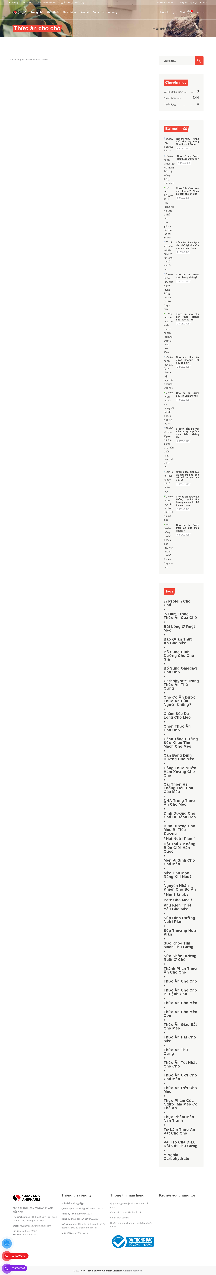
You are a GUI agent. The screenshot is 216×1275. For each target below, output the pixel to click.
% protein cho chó (177, 603)
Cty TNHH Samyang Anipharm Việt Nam (101, 1270)
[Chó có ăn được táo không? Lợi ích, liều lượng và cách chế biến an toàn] (169, 508)
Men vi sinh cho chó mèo (179, 862)
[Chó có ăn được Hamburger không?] (169, 169)
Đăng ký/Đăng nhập (188, 2)
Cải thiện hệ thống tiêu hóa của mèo (178, 788)
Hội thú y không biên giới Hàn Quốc (179, 847)
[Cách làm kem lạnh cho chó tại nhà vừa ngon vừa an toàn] (169, 256)
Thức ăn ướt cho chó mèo (180, 1077)
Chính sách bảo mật (120, 1217)
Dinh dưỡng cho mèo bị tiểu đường (179, 829)
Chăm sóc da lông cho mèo (177, 715)
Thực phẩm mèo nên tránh (179, 1118)
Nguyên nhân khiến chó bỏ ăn (180, 887)
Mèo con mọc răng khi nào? (178, 875)
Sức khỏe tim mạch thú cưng (178, 945)
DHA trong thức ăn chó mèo (179, 802)
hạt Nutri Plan (179, 839)
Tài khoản (203, 2)
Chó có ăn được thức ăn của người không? (180, 701)
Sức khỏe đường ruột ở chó (180, 957)
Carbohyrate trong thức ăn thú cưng (181, 684)
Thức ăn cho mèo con (180, 1013)
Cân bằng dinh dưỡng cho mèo (179, 757)
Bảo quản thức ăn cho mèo (178, 641)
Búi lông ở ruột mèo (179, 628)
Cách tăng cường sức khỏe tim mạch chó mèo (181, 742)
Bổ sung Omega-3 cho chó (180, 670)
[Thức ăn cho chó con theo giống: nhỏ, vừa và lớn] (169, 333)
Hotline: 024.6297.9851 (166, 2)
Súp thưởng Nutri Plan (181, 932)
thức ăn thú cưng (176, 1051)
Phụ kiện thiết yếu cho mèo (177, 907)
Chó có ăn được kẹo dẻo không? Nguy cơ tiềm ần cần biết (187, 191)
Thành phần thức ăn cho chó (180, 970)
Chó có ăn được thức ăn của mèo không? (187, 528)
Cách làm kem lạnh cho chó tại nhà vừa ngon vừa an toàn (187, 245)
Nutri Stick (176, 894)
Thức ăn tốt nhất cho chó (180, 1064)
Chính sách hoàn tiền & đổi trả (125, 1212)
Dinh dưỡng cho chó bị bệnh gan (180, 815)
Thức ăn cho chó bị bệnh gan (180, 992)
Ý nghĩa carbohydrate (176, 1156)
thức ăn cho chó (180, 981)
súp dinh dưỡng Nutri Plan (179, 919)
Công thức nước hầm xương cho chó (180, 771)
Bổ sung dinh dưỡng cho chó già (179, 655)
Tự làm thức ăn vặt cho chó (179, 1131)
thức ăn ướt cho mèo (180, 1089)
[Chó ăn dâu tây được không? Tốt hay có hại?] (169, 372)
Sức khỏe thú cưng (173, 91)
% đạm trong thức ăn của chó (180, 615)
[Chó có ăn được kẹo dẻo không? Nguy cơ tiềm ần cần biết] (169, 212)
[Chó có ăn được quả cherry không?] (169, 291)
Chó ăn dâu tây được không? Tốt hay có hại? (187, 360)
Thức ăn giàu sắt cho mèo (180, 1026)
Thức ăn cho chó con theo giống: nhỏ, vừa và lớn (187, 317)
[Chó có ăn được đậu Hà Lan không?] (169, 408)
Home (158, 28)
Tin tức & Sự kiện (172, 98)
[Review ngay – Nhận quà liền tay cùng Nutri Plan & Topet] (169, 144)
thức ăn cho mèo (180, 1003)
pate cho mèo (177, 900)
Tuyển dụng (170, 104)
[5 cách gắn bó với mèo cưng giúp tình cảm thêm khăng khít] (169, 447)
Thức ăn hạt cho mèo (180, 1039)
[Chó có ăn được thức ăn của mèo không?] (169, 546)
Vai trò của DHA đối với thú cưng (180, 1144)
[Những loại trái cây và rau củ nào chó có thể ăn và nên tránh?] (169, 482)
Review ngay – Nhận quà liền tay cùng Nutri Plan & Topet (187, 142)
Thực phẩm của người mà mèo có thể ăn (180, 1104)
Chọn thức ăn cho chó (177, 728)
